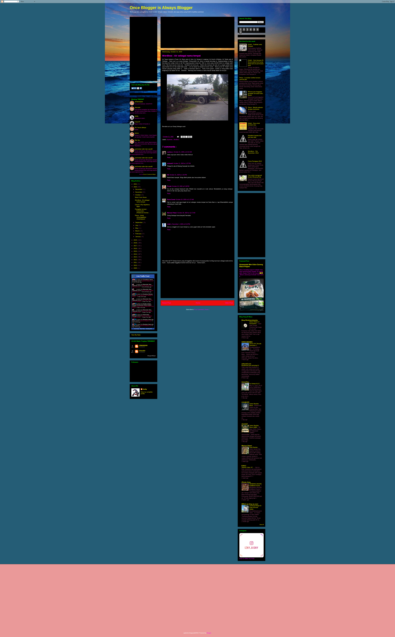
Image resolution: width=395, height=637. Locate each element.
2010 (135, 265)
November (139, 192)
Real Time (142, 328)
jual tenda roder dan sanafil (143, 149)
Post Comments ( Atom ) (201, 309)
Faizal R (137, 122)
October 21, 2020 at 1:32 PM (178, 175)
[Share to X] (186, 137)
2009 (135, 268)
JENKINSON (139, 102)
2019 (135, 240)
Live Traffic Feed (143, 276)
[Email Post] (177, 136)
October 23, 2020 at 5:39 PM (180, 186)
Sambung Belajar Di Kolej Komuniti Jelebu (255, 507)
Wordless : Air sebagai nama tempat (142, 201)
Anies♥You (245, 382)
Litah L (169, 224)
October (138, 195)
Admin (137, 133)
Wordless (176, 139)
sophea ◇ (170, 152)
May (137, 228)
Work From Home (141, 197)
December (139, 189)
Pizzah (169, 186)
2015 (135, 251)
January (138, 236)
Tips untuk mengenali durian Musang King (255, 176)
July (136, 225)
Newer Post (166, 303)
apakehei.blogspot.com (147, 280)
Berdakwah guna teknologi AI (250, 365)
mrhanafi (170, 163)
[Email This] (182, 137)
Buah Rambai (253, 447)
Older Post (229, 303)
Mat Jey (137, 140)
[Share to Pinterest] (191, 137)
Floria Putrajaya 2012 (255, 161)
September (139, 222)
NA (168, 175)
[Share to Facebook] (189, 137)
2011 (135, 262)
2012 (135, 259)
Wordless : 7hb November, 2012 (253, 152)
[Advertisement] (197, 32)
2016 (135, 248)
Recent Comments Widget (149, 174)
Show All (262, 524)
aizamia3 (245, 424)
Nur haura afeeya (140, 127)
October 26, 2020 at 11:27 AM (185, 199)
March (137, 231)
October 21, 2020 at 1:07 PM (182, 163)
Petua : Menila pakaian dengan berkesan (255, 108)
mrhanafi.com (246, 364)
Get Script (136, 328)
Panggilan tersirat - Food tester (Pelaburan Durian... (142, 210)
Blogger (209, 633)
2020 (135, 187)
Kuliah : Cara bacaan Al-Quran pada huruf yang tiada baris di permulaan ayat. (256, 62)
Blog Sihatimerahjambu (250, 320)
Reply (169, 157)
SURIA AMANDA (247, 342)
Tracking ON (149, 328)
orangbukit (245, 402)
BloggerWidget (152, 355)
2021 (135, 184)
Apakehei (170, 139)
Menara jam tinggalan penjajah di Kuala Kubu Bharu (255, 93)
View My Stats (136, 335)
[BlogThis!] (184, 137)
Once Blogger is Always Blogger (161, 7)
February (138, 233)
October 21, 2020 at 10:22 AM (183, 152)
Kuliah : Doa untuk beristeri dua (254, 124)
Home (198, 303)
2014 (135, 254)
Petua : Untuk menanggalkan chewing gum (140, 217)
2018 (135, 243)
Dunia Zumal (171, 199)
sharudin (137, 107)
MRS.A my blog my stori (250, 504)
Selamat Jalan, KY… (248, 467)
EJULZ (244, 466)
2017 (135, 245)
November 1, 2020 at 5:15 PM (181, 224)
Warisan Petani (172, 213)
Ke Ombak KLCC (254, 383)
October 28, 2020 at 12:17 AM (186, 213)
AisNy (136, 116)
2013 (135, 257)
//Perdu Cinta (246, 482)
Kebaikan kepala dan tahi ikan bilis (255, 136)
